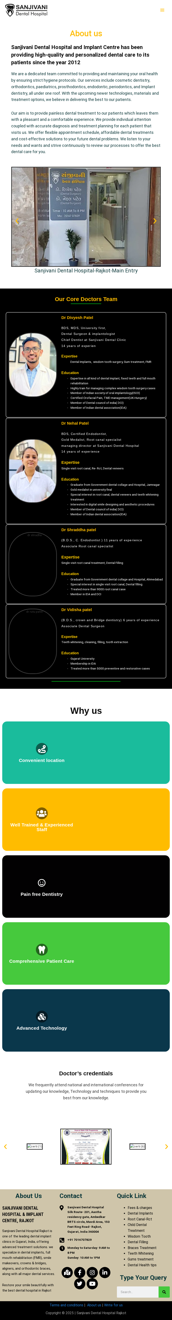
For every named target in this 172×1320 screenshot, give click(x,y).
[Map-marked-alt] (67, 1272)
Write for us (113, 1305)
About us (94, 1305)
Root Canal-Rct (140, 1219)
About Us (28, 1196)
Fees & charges (140, 1208)
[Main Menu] (162, 10)
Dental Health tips (142, 1265)
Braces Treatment (142, 1248)
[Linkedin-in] (104, 1272)
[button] (17, 221)
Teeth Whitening (141, 1253)
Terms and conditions (66, 1305)
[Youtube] (92, 1283)
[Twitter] (79, 1283)
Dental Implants (140, 1213)
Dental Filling (138, 1242)
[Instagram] (92, 1272)
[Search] (164, 1292)
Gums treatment (141, 1259)
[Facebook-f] (79, 1272)
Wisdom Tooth (139, 1236)
